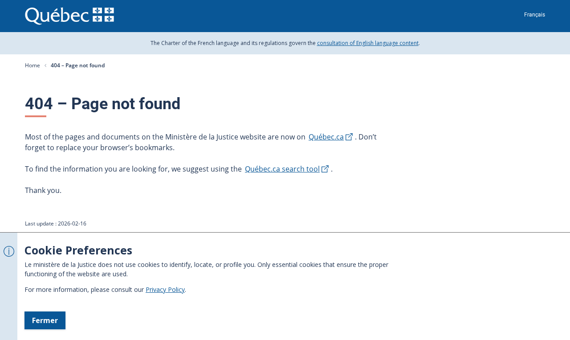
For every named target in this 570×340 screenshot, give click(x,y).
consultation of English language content (368, 43)
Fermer (45, 320)
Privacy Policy (165, 289)
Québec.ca (326, 137)
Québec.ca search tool (282, 169)
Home (32, 65)
